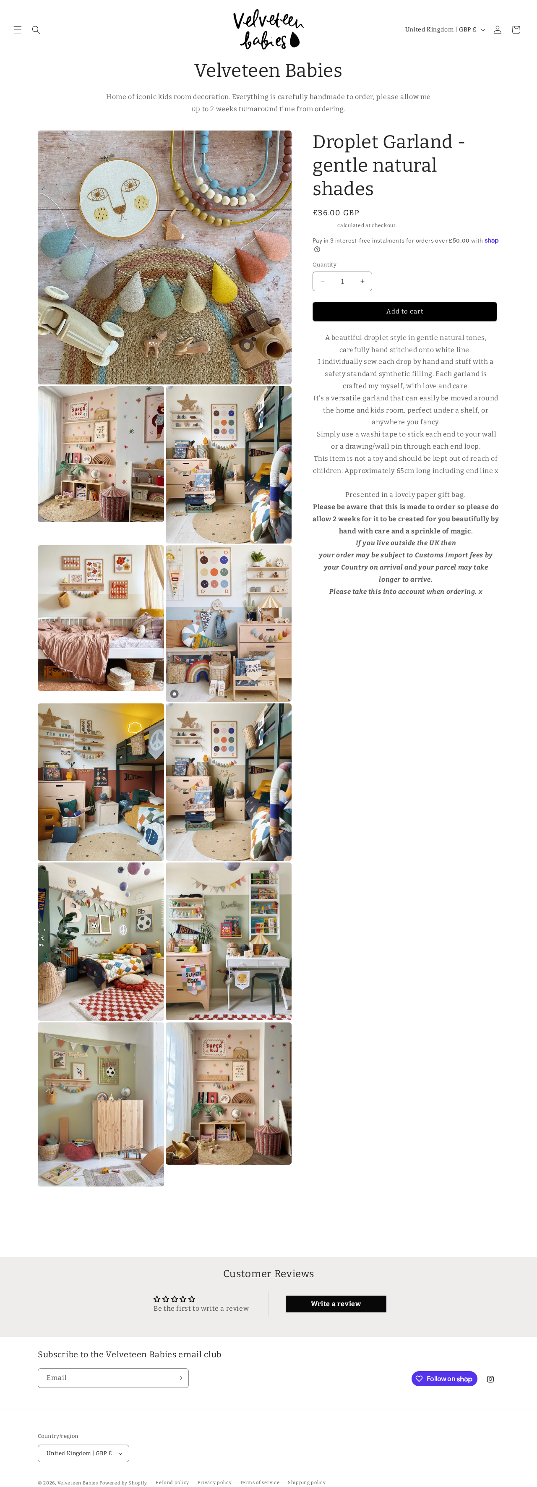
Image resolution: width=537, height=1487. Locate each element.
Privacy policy (215, 1482)
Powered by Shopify (123, 1483)
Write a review (336, 1304)
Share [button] (330, 617)
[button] (17, 30)
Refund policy (172, 1482)
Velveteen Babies (78, 1483)
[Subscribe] (179, 1378)
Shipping (324, 225)
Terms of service (259, 1482)
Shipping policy (307, 1482)
